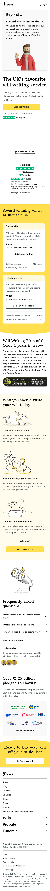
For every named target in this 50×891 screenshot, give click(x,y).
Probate (9, 824)
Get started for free (23, 253)
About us (7, 782)
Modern (14, 865)
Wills (7, 817)
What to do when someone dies (18, 811)
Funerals (10, 830)
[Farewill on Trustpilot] (14, 117)
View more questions (13, 640)
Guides (6, 798)
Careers (6, 790)
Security (6, 807)
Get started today (25, 549)
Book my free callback (23, 305)
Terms (5, 854)
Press (5, 803)
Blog (5, 786)
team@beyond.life (25, 35)
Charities (7, 794)
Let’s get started (21, 106)
